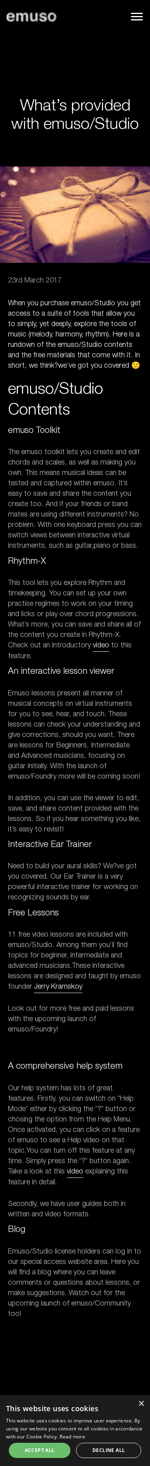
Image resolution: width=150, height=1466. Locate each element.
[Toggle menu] (137, 16)
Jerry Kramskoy (58, 987)
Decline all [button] (108, 1450)
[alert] (75, 1430)
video (101, 645)
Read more (72, 1436)
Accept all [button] (40, 1450)
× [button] (141, 1404)
